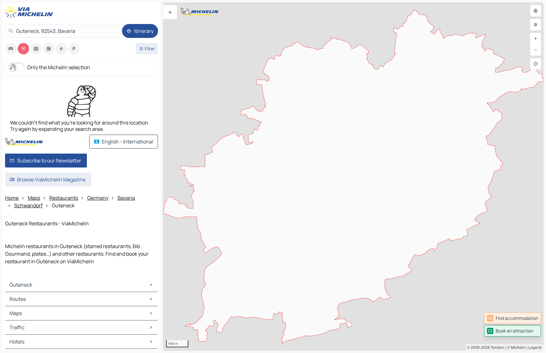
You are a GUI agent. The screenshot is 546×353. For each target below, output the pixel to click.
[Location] (535, 64)
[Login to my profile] (535, 10)
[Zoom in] (535, 38)
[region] (353, 176)
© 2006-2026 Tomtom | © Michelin (496, 347)
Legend (535, 347)
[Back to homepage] (30, 12)
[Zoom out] (535, 50)
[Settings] (535, 24)
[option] (10, 48)
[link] (512, 318)
